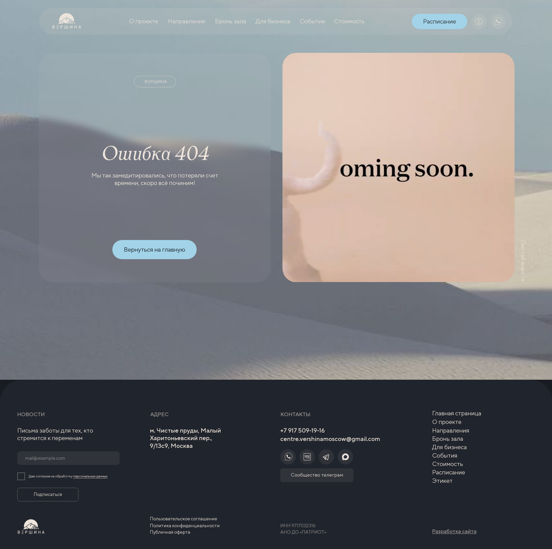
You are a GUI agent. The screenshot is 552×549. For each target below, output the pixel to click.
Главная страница (456, 413)
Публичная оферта (170, 532)
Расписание (448, 472)
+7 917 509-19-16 (302, 430)
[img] (478, 21)
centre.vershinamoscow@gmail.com (330, 438)
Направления (450, 430)
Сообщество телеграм (317, 475)
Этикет (442, 480)
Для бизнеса (449, 446)
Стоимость (447, 463)
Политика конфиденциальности (185, 525)
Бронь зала (447, 438)
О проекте (446, 421)
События (444, 455)
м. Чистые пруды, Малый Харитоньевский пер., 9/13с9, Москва (185, 438)
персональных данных (90, 476)
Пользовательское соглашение (183, 518)
